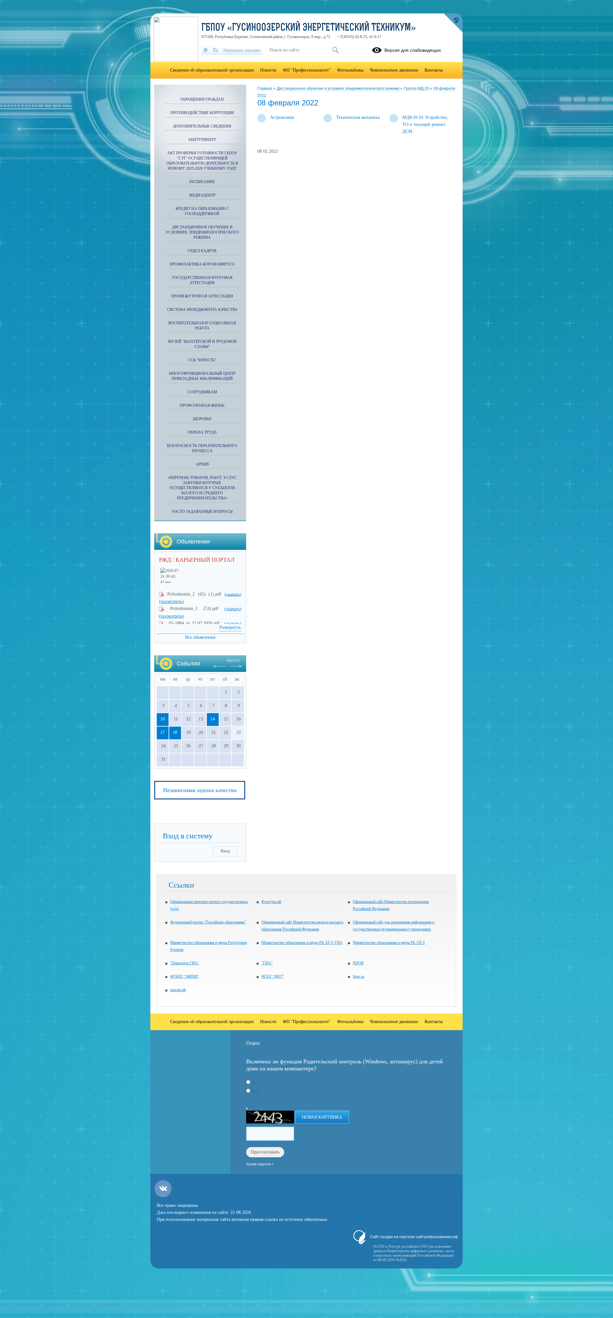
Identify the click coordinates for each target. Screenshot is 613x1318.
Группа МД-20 (417, 88)
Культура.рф (271, 901)
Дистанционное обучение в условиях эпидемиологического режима (338, 88)
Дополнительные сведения (202, 126)
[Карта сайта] (215, 50)
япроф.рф (178, 990)
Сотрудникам (202, 392)
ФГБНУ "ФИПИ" (184, 976)
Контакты (434, 70)
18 (175, 732)
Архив (202, 464)
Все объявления (200, 637)
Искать (335, 50)
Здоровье (202, 419)
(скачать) (232, 594)
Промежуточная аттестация (202, 296)
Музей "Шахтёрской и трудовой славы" (202, 344)
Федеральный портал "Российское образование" (208, 922)
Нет (254, 1091)
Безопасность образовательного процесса (202, 448)
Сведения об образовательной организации (212, 70)
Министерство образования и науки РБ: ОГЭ (389, 942)
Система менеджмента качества (202, 309)
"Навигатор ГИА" (184, 963)
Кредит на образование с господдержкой (202, 211)
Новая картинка (322, 1117)
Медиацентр (202, 195)
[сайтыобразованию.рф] (453, 23)
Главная (265, 88)
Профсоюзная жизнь (202, 405)
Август (233, 660)
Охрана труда (202, 432)
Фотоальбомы (350, 70)
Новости (268, 70)
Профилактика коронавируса (202, 264)
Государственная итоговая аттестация (202, 280)
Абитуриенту (202, 139)
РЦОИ (358, 963)
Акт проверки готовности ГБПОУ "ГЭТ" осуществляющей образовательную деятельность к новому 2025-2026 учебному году (202, 161)
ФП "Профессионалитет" (307, 70)
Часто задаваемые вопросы (202, 511)
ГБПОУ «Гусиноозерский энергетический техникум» (308, 28)
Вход (225, 851)
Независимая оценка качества (200, 790)
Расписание (202, 182)
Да (253, 1082)
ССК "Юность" (202, 360)
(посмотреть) (171, 601)
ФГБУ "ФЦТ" (272, 976)
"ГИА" (267, 963)
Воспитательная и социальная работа (202, 325)
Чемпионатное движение (394, 70)
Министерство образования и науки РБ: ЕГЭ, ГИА (302, 942)
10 (162, 719)
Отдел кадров (202, 251)
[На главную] (205, 50)
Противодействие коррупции (202, 113)
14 (212, 719)
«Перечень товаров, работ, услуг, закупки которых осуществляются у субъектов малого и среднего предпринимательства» (202, 487)
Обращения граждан (202, 99)
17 (162, 732)
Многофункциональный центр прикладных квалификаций (202, 376)
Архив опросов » (260, 1164)
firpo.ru (358, 976)
